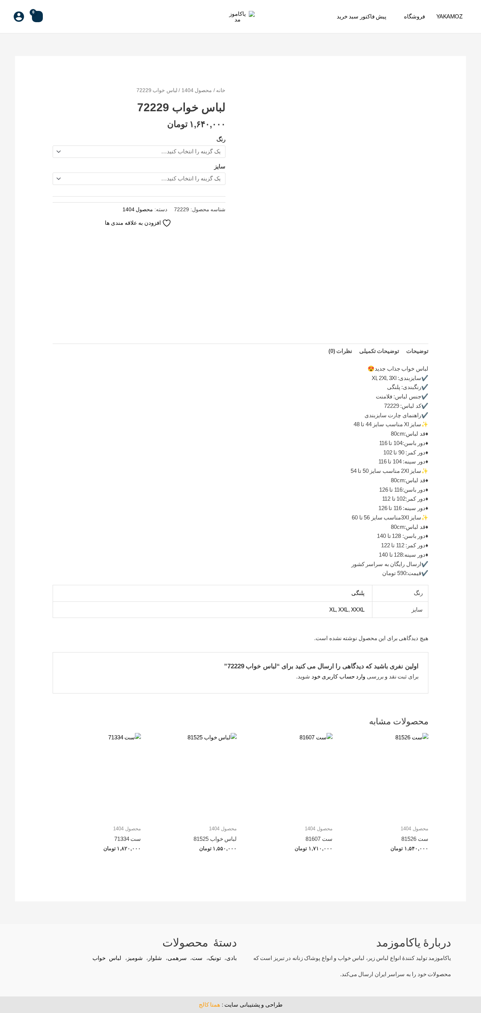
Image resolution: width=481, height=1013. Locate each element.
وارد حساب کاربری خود (339, 676)
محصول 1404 (197, 90)
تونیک (214, 958)
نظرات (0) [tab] (340, 351)
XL (332, 609)
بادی (231, 958)
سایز (219, 166)
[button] (54, 16)
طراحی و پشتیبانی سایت (253, 1004)
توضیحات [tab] (417, 351)
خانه (220, 90)
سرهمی (177, 958)
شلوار (155, 958)
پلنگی (358, 593)
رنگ (220, 139)
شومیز (135, 958)
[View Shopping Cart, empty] (37, 16)
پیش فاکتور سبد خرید (362, 16)
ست (197, 958)
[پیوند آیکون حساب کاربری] (18, 16)
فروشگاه (414, 16)
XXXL (358, 609)
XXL (343, 609)
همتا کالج (210, 1004)
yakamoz (449, 16)
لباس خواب (107, 958)
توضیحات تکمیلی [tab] (379, 351)
